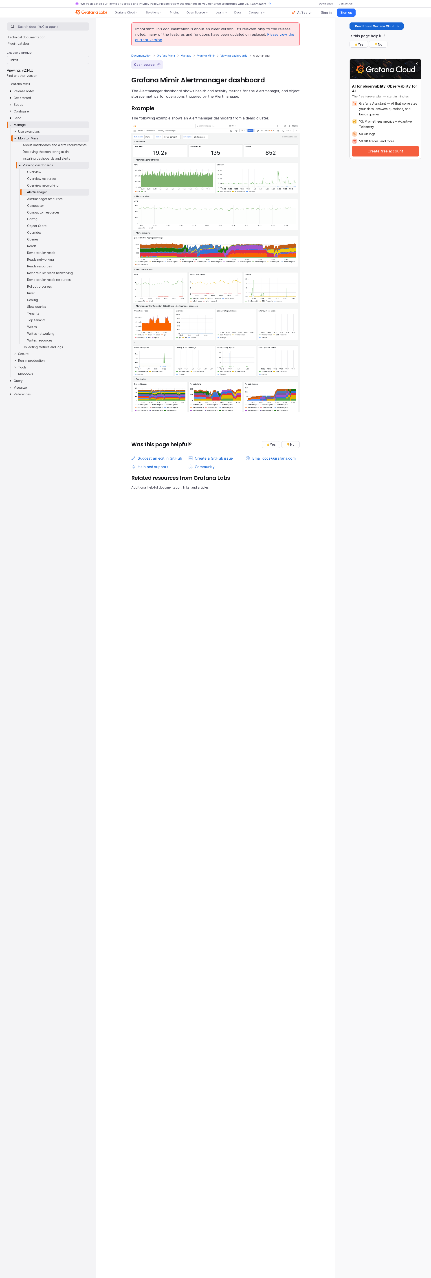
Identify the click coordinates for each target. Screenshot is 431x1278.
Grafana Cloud (125, 12)
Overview (34, 172)
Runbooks (25, 374)
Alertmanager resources (45, 199)
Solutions (152, 12)
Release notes (24, 91)
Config (32, 219)
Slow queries (36, 306)
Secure (23, 354)
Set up (19, 104)
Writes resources (39, 340)
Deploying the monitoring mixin (46, 152)
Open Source (196, 12)
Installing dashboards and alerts (46, 158)
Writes (32, 327)
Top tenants (36, 320)
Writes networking (40, 333)
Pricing (174, 12)
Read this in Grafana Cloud (374, 26)
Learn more (258, 4)
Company (255, 12)
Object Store (36, 226)
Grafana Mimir (166, 55)
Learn (220, 12)
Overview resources (42, 179)
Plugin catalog (18, 43)
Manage (186, 55)
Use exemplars (29, 131)
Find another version (22, 75)
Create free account (385, 151)
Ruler (31, 293)
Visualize (20, 387)
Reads (31, 246)
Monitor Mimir (206, 55)
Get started (22, 98)
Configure (21, 111)
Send (17, 118)
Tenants (33, 313)
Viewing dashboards (233, 55)
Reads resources (39, 266)
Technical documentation (26, 37)
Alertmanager (37, 192)
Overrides (34, 232)
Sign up (346, 12)
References (22, 394)
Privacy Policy (148, 3)
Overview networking (43, 185)
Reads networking (40, 259)
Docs (237, 12)
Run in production (31, 360)
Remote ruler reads (41, 253)
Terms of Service (120, 3)
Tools (22, 367)
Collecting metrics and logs (43, 347)
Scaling (32, 300)
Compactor (35, 205)
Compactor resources (43, 212)
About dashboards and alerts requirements (55, 145)
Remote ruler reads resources (49, 280)
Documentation (141, 55)
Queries (32, 239)
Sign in (326, 12)
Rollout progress (39, 286)
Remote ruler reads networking (50, 273)
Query (18, 381)
